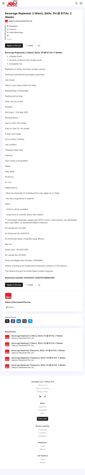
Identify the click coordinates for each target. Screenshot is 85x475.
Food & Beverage (16, 32)
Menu (4, 3)
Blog (42, 413)
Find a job (42, 407)
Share (13, 321)
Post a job (42, 419)
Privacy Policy (42, 392)
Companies (42, 410)
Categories (42, 436)
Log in (42, 446)
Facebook (45, 396)
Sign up (42, 449)
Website (11, 307)
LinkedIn (40, 396)
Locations (42, 433)
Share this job (39, 46)
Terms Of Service (42, 388)
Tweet (7, 321)
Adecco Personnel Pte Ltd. (20, 21)
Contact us (42, 385)
